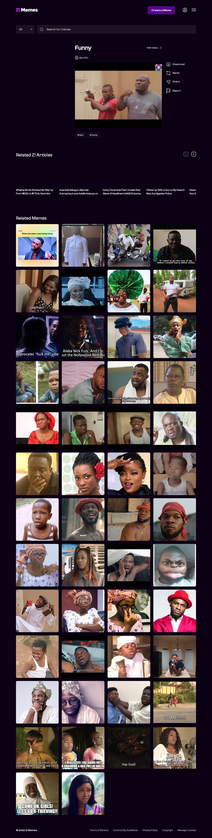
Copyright (167, 830)
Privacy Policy (150, 830)
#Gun (80, 135)
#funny (93, 135)
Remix (176, 73)
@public (83, 57)
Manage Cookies (187, 830)
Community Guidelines (125, 830)
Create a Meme (161, 10)
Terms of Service (99, 830)
